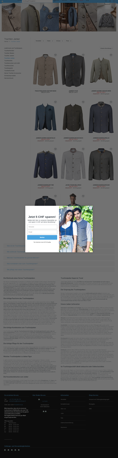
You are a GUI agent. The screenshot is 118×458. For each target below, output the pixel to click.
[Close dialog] (90, 207)
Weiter (42, 237)
